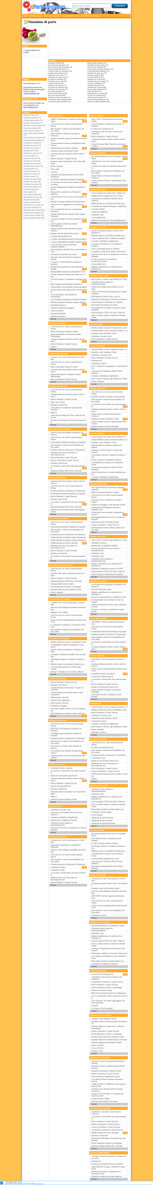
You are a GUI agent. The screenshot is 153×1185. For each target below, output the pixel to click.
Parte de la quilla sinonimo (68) (34, 218)
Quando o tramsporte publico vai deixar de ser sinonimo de (107, 232)
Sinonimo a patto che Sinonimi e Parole (105, 888)
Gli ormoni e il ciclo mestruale (102, 1008)
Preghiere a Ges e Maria (59, 612)
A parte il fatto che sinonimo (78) (34, 137)
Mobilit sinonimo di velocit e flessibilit (64, 148)
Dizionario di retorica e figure (101, 990)
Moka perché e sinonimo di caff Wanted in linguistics (66, 193)
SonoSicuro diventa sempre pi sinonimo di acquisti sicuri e (68, 139)
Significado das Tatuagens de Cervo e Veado (107, 196)
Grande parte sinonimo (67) (32, 143)
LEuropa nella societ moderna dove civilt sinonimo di (69, 291)
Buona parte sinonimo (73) (32, 118)
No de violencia (97, 815)
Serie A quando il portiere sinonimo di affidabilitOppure (64, 225)
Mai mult (53, 319)
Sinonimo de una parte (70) (32, 184)
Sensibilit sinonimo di (58, 305)
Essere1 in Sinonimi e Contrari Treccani (65, 460)
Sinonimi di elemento (58, 313)
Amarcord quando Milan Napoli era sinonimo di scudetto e (108, 145)
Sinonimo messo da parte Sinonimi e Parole (66, 589)
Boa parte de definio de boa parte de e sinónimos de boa (108, 835)
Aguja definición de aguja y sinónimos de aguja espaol (108, 1168)
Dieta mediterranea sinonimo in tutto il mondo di (68, 713)
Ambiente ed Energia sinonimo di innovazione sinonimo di (67, 176)
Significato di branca (58, 316)
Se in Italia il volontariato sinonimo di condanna (67, 179)
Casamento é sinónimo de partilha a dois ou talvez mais (68, 655)
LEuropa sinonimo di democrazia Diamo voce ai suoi (68, 275)
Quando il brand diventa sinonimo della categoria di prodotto (68, 215)
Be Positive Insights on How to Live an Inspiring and (68, 710)
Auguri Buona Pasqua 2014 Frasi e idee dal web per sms (68, 416)
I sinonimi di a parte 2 (58, 867)
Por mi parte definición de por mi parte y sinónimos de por (105, 549)
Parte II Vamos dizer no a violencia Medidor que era (108, 473)
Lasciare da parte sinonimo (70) (34, 215)
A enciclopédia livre (98, 217)
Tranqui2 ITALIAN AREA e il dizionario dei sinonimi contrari (107, 1095)
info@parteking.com (30, 107)
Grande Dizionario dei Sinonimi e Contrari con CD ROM (67, 689)
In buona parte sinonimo (70, 16)
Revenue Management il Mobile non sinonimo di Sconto (68, 188)
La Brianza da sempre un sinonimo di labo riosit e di (108, 167)
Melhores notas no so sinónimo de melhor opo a (67, 664)
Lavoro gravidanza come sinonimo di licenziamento (64, 296)
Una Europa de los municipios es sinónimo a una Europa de (108, 585)
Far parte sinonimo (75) (31, 189)
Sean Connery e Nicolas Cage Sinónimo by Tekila (109, 279)
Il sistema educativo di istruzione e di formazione (68, 450)
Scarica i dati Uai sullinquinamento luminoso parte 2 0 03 (68, 621)
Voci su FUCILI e (97, 1048)
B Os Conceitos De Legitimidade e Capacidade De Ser (109, 367)
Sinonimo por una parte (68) (33, 197)
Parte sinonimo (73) (30, 192)
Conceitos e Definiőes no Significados (64, 817)
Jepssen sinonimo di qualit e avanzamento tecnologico (106, 691)
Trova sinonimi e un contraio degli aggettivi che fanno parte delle (108, 1002)
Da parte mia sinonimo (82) (32, 179)
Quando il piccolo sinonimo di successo (65, 233)
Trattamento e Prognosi (59, 706)
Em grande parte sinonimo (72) (34, 140)
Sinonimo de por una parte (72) (34, 205)
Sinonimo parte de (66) (31, 150)
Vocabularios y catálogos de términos (104, 964)
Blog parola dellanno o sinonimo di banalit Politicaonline (66, 335)
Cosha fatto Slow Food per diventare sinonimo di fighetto (64, 246)
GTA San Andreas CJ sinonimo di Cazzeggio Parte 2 (69, 280)
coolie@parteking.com (31, 93)
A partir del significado (99, 212)
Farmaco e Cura (97, 1051)
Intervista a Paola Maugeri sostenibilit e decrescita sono (68, 608)
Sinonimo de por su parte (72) (33, 166)
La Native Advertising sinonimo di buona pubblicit (68, 239)
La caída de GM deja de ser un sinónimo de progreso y (106, 245)
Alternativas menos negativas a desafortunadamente (61, 824)
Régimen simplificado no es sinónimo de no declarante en (106, 268)
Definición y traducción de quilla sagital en (106, 1176)
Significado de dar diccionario (102, 820)
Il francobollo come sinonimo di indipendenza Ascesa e (67, 752)
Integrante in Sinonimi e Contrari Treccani (106, 1071)
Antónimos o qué (97, 215)
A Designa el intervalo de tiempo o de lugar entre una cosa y (108, 1157)
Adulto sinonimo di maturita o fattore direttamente (68, 537)
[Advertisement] (33, 61)
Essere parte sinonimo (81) (32, 128)
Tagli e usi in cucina (58, 402)
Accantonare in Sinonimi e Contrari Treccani (107, 1130)
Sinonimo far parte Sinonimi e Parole (64, 799)
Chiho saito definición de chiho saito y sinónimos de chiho (108, 606)
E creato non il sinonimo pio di (102, 129)
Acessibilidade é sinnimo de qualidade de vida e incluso (67, 646)
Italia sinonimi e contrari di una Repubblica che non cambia (67, 130)
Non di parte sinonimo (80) (32, 194)
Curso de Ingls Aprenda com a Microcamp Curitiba (66, 668)
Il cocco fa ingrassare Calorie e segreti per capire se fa (109, 997)
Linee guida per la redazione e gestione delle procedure (66, 409)
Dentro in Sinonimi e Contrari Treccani (105, 1031)
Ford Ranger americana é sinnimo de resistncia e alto (68, 660)
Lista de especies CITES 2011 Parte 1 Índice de (108, 313)
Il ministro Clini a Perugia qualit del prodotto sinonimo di (107, 1090)
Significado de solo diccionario (102, 818)
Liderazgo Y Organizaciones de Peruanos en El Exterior (108, 950)
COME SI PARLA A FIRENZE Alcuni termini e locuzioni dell (108, 1085)
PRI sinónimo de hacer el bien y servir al (105, 296)
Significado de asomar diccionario (103, 823)
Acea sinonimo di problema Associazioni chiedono (68, 299)
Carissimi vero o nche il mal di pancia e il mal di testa (68, 358)
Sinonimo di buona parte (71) (33, 123)
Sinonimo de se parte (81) (32, 161)
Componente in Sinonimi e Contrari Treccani (107, 982)
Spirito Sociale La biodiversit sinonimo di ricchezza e (65, 135)
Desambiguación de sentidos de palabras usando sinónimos (108, 309)
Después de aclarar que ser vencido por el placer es (109, 299)
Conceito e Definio (98, 209)
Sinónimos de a (96, 361)
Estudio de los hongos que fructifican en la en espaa (107, 288)
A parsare (54, 172)
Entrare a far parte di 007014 (61, 786)
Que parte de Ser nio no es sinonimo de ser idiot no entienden (69, 829)
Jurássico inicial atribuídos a (60, 700)
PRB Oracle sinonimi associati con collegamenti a (109, 993)
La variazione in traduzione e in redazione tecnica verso (68, 626)
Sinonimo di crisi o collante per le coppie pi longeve (106, 501)
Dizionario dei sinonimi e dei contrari (104, 1101)
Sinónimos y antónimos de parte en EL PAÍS (107, 569)
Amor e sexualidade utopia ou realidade (105, 249)
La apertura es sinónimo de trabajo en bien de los (108, 251)
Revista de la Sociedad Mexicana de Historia (107, 1164)
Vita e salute (55, 169)
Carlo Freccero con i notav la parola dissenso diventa (66, 125)
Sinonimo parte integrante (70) (33, 212)
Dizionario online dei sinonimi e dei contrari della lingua (68, 162)
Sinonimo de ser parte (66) (32, 163)
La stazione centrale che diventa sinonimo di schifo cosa (69, 220)
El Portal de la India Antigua (101, 812)
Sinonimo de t (96, 1161)
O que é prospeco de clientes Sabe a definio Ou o (108, 193)
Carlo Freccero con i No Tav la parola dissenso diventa (67, 725)
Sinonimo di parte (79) (31, 115)
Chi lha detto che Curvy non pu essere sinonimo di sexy (68, 198)
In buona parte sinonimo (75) (33, 120)
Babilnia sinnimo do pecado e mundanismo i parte (68, 642)
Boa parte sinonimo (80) (31, 200)
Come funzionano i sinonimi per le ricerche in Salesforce (107, 125)
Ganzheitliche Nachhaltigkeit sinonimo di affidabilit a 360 (106, 508)
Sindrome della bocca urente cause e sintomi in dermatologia (107, 1027)
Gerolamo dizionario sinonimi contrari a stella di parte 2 (68, 155)
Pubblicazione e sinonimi (59, 697)
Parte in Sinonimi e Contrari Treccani (64, 159)
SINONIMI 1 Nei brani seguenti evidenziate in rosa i (108, 623)
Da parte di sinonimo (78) (32, 158)
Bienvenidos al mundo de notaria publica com (107, 809)
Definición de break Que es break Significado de (108, 220)
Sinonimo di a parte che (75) (33, 153)
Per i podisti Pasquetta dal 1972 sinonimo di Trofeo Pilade (109, 157)
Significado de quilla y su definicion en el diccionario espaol (106, 1173)
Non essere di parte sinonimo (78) (34, 125)
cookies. (20, 1182)
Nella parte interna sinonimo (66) (34, 210)
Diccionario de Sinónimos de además (104, 305)
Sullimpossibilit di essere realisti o (62, 584)
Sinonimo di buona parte (90, 16)
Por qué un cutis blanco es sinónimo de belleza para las (107, 610)
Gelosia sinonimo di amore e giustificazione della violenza (68, 144)
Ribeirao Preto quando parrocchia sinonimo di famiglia (67, 268)
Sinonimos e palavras (98, 543)
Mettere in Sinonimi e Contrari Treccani (105, 1124)
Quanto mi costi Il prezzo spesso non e (64, 776)
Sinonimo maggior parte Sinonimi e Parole (106, 1042)
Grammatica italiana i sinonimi (61, 768)
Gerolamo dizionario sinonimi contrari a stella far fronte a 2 (68, 482)
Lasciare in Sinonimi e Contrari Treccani (105, 1127)
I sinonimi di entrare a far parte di (103, 674)
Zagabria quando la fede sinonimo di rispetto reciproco (66, 230)
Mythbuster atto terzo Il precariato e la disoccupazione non (64, 454)
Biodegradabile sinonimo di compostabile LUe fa (68, 272)
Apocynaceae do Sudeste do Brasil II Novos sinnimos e (66, 813)
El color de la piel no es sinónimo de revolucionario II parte (104, 260)
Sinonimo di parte (35, 16)
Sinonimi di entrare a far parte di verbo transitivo (108, 397)
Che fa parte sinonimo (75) (32, 207)
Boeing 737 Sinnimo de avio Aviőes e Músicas (67, 672)
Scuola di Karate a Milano (100, 1099)
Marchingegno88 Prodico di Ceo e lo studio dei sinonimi (108, 518)
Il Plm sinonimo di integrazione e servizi (105, 1076)
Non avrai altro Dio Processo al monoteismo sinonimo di (66, 210)
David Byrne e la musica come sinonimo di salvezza (66, 747)
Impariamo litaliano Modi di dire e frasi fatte (66, 471)
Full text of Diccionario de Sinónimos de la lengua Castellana (109, 293)
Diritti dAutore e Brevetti (59, 703)
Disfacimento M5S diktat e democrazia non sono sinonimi (108, 1139)
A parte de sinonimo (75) (32, 171)
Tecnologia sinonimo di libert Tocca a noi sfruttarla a (109, 884)
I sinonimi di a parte (58, 870)
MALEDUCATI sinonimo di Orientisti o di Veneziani (66, 730)
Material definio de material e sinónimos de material (106, 446)
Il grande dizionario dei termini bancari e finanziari (109, 1040)
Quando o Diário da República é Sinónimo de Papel (67, 651)
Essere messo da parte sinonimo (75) (34, 134)
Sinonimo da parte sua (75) (32, 145)
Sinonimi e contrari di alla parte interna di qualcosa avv (109, 1022)
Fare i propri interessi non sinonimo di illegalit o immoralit (108, 488)
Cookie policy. (39, 1183)
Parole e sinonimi (57, 166)
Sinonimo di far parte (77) (32, 148)
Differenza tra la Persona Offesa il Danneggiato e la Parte (68, 511)
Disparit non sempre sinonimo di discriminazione (68, 202)
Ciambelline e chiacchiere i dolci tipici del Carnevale (106, 1113)
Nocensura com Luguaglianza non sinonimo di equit (67, 205)
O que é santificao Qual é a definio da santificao (108, 238)
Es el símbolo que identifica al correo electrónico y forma (109, 957)
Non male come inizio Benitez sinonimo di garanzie (66, 258)
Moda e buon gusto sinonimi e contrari (64, 331)
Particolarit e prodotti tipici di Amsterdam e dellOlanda (66, 846)
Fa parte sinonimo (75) (31, 156)
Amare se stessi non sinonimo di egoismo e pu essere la (67, 434)
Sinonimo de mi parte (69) (32, 181)
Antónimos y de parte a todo (61, 810)
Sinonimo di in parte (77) (32, 174)
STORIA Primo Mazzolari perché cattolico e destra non (109, 775)
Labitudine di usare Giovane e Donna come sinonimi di (106, 133)
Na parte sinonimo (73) (31, 176)
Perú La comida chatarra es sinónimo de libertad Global (108, 316)
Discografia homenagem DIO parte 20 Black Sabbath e (107, 867)
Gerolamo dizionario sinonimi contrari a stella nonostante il (67, 694)
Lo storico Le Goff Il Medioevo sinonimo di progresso (66, 263)
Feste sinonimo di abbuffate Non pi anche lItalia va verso (69, 250)
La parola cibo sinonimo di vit (61, 236)
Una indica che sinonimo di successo (64, 254)
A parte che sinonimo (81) (32, 202)
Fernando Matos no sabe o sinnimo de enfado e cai (109, 331)
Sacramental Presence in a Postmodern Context (108, 926)
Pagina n (54, 347)
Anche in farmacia (57, 311)
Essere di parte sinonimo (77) (33, 131)
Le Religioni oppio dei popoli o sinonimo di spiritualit (66, 734)
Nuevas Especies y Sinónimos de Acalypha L (107, 302)
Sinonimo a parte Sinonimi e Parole (103, 333)
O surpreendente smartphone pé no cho (105, 859)
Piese (25, 16)
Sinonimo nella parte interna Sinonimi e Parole (107, 1037)
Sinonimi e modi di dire (59, 405)
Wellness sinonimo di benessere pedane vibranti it (68, 302)
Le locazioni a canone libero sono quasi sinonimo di (68, 467)
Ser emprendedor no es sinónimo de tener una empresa (107, 601)
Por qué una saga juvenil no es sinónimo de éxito (108, 597)
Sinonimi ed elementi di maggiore (62, 308)
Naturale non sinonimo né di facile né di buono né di (68, 421)
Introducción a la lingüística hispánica (64, 820)
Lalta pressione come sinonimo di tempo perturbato (69, 287)
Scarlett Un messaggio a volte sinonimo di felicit (108, 505)
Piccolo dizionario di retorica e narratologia (66, 587)
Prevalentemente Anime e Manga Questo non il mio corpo (108, 529)
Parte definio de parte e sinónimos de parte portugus (106, 696)
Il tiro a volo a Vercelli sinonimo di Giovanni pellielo (107, 120)
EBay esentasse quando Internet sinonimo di (66, 284)
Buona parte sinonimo (52, 16)
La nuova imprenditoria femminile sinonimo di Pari (69, 242)
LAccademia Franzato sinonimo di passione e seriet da (107, 1080)
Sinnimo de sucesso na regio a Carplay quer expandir (106, 451)
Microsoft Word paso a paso (101, 589)
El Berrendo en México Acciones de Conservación (109, 953)
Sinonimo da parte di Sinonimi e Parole (64, 151)
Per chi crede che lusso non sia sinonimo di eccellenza (66, 183)
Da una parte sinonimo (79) (32, 187)
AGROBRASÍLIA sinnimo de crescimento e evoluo (107, 464)
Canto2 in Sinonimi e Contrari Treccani (105, 525)
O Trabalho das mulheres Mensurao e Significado (108, 206)
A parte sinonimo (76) (31, 169)
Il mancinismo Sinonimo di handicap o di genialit (68, 442)
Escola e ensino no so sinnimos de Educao (106, 460)
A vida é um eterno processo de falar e (104, 843)
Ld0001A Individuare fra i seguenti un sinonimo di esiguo (68, 120)
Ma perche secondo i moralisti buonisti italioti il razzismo (108, 1062)
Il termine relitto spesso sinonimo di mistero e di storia (67, 574)
